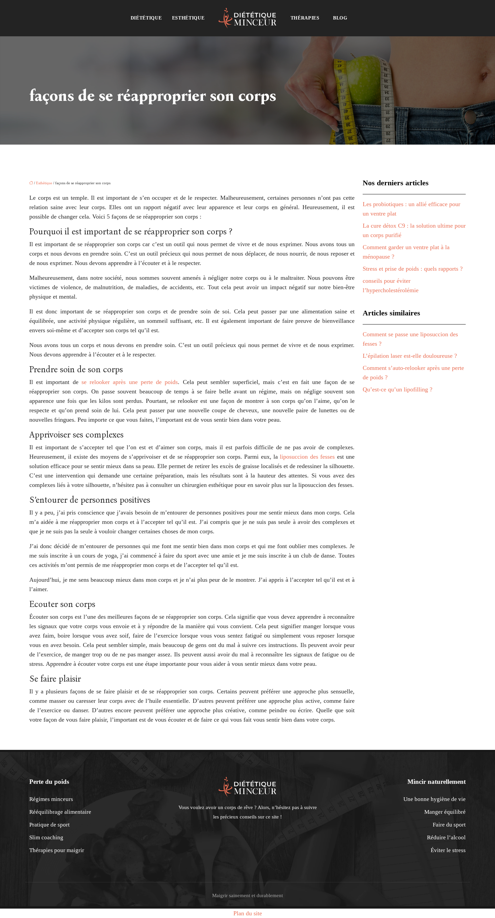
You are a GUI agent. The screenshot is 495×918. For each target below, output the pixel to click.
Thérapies (305, 18)
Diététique (146, 18)
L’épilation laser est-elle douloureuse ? (410, 355)
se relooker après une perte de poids (129, 382)
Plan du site (247, 913)
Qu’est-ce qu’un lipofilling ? (397, 389)
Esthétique (188, 18)
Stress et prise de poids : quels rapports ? (413, 268)
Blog (340, 18)
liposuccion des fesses (307, 456)
